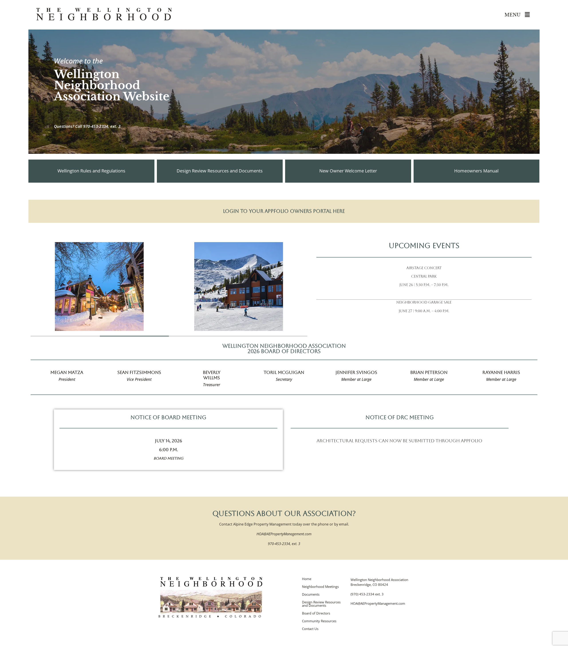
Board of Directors (316, 613)
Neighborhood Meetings (320, 586)
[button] (527, 15)
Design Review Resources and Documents (321, 604)
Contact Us (310, 628)
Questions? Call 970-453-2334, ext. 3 (87, 126)
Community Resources (319, 621)
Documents (311, 594)
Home (306, 579)
